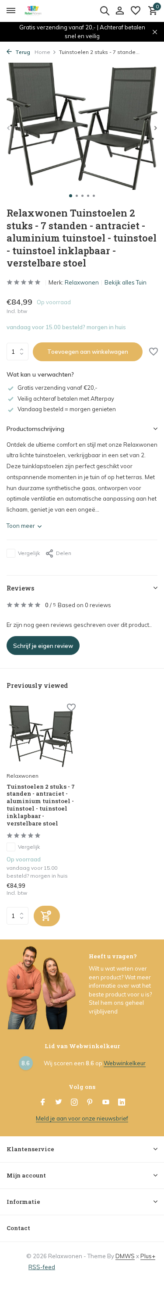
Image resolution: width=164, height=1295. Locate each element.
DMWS (125, 1255)
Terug (22, 52)
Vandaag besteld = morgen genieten (66, 409)
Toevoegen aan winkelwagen (87, 351)
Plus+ (147, 1255)
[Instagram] (74, 1102)
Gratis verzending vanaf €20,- (57, 387)
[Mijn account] (119, 11)
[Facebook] (42, 1102)
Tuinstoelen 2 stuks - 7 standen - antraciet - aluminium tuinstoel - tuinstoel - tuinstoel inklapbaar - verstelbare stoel (41, 805)
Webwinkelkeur (125, 1063)
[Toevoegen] (47, 916)
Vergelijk (29, 553)
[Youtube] (105, 1102)
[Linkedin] (121, 1102)
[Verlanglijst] (135, 11)
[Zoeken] (104, 10)
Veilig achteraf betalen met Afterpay (65, 398)
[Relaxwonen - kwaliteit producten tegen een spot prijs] (46, 11)
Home (42, 52)
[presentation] (8, 127)
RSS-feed (41, 1266)
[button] (70, 195)
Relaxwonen (82, 282)
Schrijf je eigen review (43, 645)
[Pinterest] (90, 1102)
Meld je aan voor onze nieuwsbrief (82, 1118)
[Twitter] (58, 1102)
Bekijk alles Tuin (126, 282)
